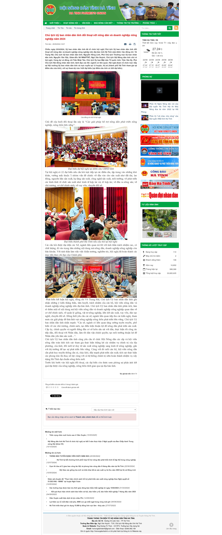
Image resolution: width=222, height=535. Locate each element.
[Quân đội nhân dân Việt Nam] (159, 195)
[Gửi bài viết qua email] (125, 44)
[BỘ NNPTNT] (159, 162)
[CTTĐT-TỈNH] (159, 151)
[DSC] (159, 140)
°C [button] (161, 49)
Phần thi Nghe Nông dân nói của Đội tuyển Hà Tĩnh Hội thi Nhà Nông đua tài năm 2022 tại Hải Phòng (159, 107)
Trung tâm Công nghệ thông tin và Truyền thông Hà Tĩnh (134, 515)
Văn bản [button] (86, 23)
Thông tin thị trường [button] (128, 23)
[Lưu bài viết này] (135, 44)
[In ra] (130, 44)
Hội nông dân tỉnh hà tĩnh (93, 515)
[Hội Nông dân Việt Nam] (159, 128)
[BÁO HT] (159, 184)
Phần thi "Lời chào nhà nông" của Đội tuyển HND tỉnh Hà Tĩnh (163, 117)
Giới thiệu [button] (55, 23)
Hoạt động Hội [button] (70, 23)
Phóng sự (147, 76)
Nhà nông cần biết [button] (103, 23)
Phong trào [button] (149, 23)
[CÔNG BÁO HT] (159, 173)
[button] (159, 90)
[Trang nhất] (46, 23)
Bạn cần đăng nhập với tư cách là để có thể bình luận (80, 417)
